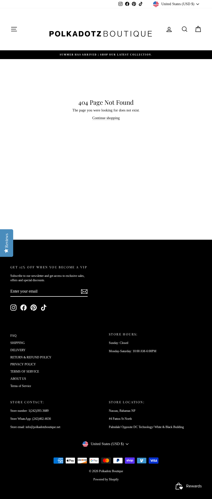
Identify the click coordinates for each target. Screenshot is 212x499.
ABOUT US (18, 379)
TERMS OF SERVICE (24, 371)
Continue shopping (106, 118)
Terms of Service (20, 386)
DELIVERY (18, 350)
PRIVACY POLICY (23, 364)
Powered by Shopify (106, 479)
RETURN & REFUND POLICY (30, 357)
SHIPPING (17, 343)
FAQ (13, 335)
